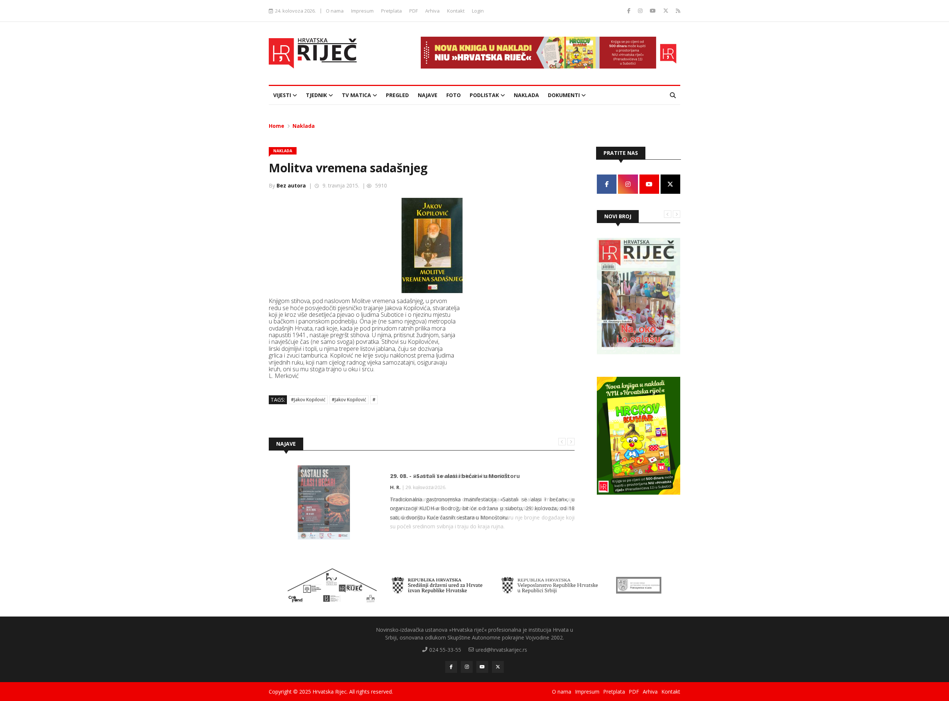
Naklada (526, 95)
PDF (413, 10)
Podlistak (485, 95)
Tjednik (317, 95)
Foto (453, 95)
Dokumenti (564, 95)
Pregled (397, 95)
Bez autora (291, 185)
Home (276, 125)
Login (478, 10)
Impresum (362, 10)
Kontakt (455, 10)
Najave (427, 95)
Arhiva (432, 10)
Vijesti (282, 95)
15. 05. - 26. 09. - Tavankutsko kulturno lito (449, 475)
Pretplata (391, 10)
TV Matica (357, 95)
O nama (335, 10)
